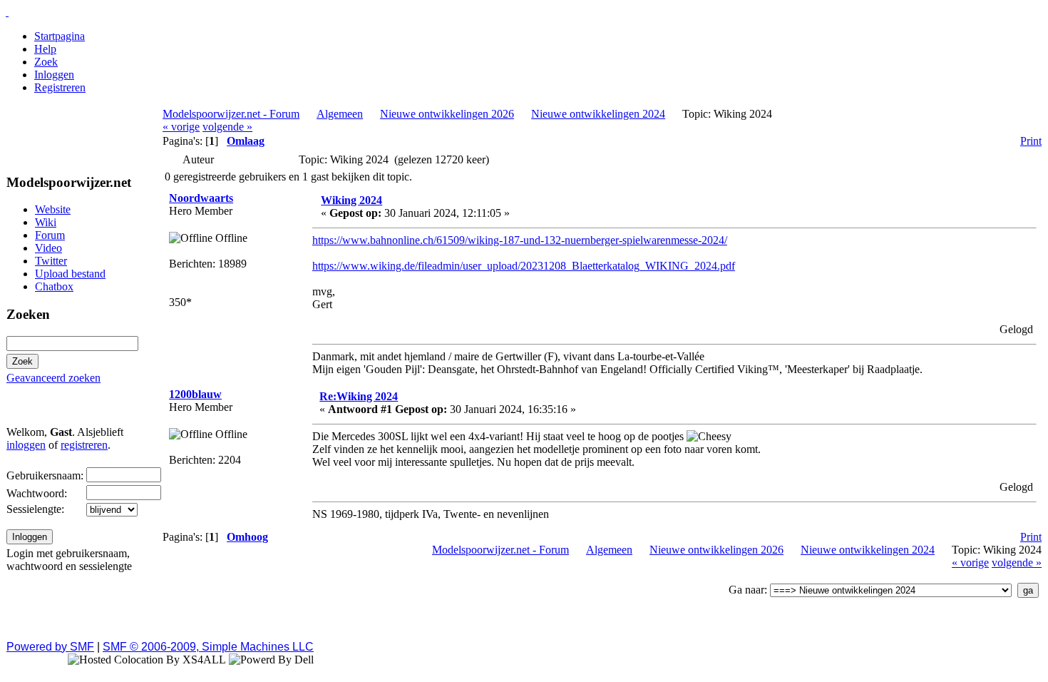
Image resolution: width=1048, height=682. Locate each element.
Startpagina (59, 36)
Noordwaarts (201, 198)
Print (1031, 141)
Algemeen (340, 114)
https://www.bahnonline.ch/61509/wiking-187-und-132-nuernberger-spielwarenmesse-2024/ (519, 240)
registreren (84, 445)
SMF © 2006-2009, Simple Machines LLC (208, 647)
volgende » (227, 127)
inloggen (26, 445)
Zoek (46, 62)
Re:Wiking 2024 (358, 396)
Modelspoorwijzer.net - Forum (231, 114)
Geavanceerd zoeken (53, 378)
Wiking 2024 (351, 200)
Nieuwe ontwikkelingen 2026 (447, 114)
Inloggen (54, 74)
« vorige (181, 127)
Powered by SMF (50, 647)
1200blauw (195, 394)
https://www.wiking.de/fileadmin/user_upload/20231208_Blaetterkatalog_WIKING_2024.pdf (523, 266)
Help (45, 49)
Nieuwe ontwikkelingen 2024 (598, 114)
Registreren (60, 87)
